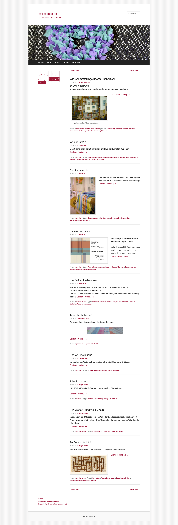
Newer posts (135, 70)
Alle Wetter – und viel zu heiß (87, 410)
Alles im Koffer (78, 381)
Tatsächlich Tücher (81, 315)
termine (40, 62)
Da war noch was (80, 231)
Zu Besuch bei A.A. (81, 442)
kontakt (40, 498)
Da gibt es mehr (79, 170)
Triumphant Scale (98, 159)
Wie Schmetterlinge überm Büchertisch (93, 79)
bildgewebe (80, 129)
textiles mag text (48, 13)
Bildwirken (125, 302)
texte (49, 62)
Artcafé (90, 399)
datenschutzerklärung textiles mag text (52, 504)
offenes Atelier (115, 218)
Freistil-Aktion (97, 431)
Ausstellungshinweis (95, 157)
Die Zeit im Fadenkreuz (83, 280)
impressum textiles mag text (48, 501)
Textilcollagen (115, 370)
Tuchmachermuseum (84, 304)
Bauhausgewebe (84, 131)
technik (57, 62)
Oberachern (113, 399)
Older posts (74, 70)
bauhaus (125, 129)
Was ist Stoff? (78, 142)
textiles (66, 62)
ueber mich (76, 62)
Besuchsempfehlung (110, 157)
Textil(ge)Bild (105, 370)
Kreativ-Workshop (94, 370)
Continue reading (121, 94)
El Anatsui (121, 157)
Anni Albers (96, 478)
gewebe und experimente (84, 344)
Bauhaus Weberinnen (117, 267)
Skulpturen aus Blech (84, 159)
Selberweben (125, 218)
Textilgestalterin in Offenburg (79, 220)
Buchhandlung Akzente (99, 131)
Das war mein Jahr (81, 355)
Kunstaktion (107, 431)
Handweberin (104, 218)
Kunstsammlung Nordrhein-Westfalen (83, 480)
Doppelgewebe (91, 269)
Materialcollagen (117, 431)
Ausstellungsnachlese (114, 129)
